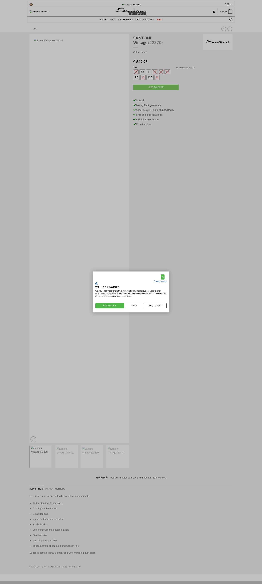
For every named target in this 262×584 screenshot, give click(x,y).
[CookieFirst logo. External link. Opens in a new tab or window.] (96, 283)
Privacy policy (160, 281)
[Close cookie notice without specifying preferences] (163, 277)
